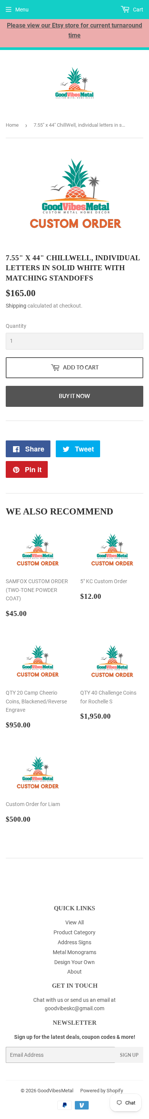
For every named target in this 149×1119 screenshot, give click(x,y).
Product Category (74, 932)
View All (74, 922)
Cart (137, 9)
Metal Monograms (74, 952)
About (74, 972)
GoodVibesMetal (55, 1090)
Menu (22, 9)
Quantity (16, 326)
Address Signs (74, 942)
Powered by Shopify (101, 1090)
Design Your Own (74, 962)
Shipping (16, 306)
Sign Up (129, 1055)
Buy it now (74, 396)
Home (12, 125)
